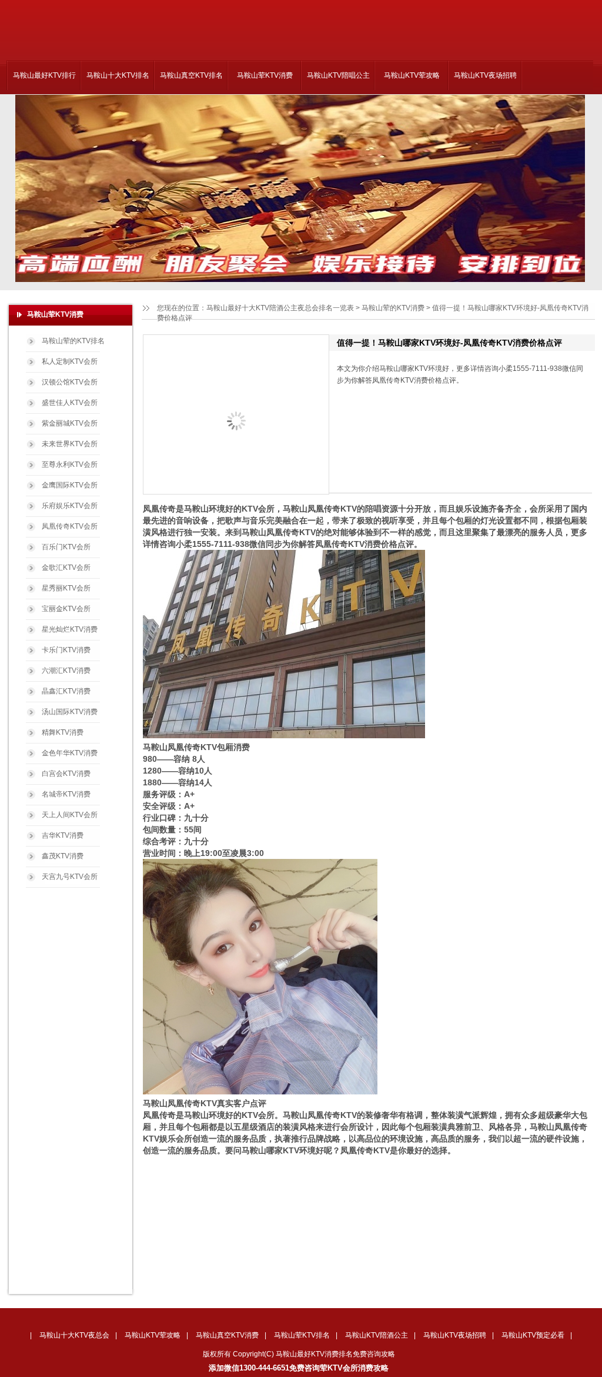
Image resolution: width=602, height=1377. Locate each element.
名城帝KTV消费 (66, 794)
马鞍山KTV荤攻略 (412, 75)
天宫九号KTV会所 (70, 876)
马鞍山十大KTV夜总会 (74, 1335)
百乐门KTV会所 (66, 547)
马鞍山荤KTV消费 (265, 75)
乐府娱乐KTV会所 (70, 506)
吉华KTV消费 (62, 835)
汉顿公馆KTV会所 (70, 382)
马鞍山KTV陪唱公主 (338, 75)
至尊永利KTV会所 (70, 464)
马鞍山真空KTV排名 (191, 75)
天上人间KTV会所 (70, 815)
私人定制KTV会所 (70, 361)
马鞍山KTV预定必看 (532, 1335)
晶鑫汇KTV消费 (66, 691)
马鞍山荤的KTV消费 (393, 308)
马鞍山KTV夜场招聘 (485, 75)
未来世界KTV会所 (70, 444)
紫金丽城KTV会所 (70, 423)
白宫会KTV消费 (66, 773)
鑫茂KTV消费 (62, 856)
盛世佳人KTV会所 (70, 403)
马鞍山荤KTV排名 (302, 1335)
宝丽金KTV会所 (66, 609)
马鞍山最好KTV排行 (44, 75)
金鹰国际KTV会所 (70, 485)
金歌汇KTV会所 (66, 567)
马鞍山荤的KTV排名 (73, 341)
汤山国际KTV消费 (70, 712)
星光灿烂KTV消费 (70, 629)
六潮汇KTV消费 (66, 670)
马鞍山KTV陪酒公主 (376, 1335)
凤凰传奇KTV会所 (70, 526)
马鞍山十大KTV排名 (117, 75)
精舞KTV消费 (62, 732)
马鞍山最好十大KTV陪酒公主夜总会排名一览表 (280, 308)
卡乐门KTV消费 (66, 650)
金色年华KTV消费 (70, 753)
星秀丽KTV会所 (66, 588)
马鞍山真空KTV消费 (227, 1335)
